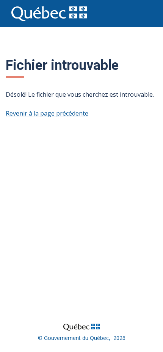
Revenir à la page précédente (47, 113)
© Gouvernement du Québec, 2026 (81, 337)
